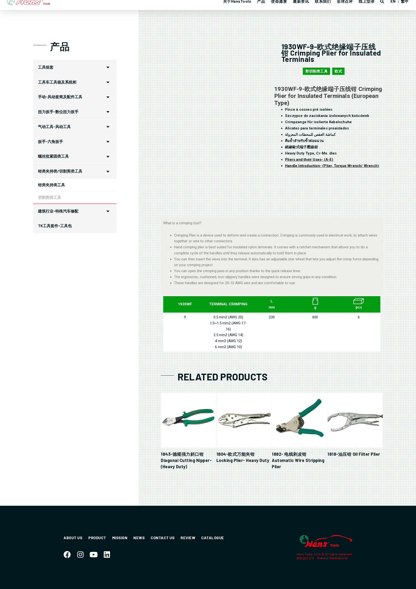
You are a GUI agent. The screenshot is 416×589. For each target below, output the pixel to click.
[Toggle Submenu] (108, 67)
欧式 (338, 71)
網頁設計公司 (306, 558)
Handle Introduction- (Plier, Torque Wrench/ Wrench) (332, 166)
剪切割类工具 (316, 71)
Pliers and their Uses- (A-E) (309, 159)
